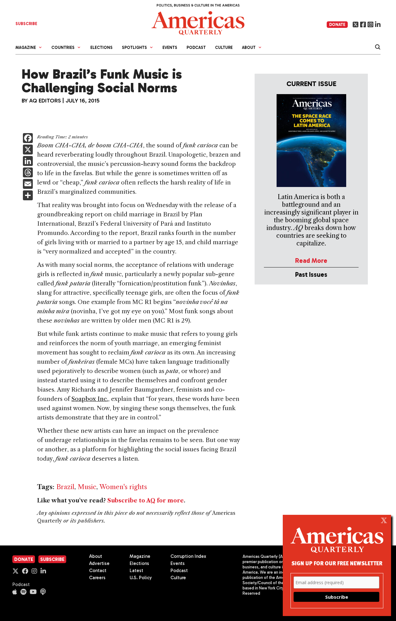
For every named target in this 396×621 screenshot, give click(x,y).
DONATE (337, 24)
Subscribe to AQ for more (145, 500)
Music (87, 487)
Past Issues (311, 274)
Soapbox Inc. (89, 398)
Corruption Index (188, 556)
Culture (224, 47)
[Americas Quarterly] (198, 22)
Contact (97, 570)
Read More (311, 260)
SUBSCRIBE (26, 23)
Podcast (196, 47)
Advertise (99, 563)
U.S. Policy (141, 577)
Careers (97, 577)
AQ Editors (45, 100)
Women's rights (123, 487)
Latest (136, 570)
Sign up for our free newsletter (336, 563)
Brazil (65, 487)
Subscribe (52, 559)
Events (169, 47)
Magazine (140, 556)
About (95, 556)
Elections (101, 47)
